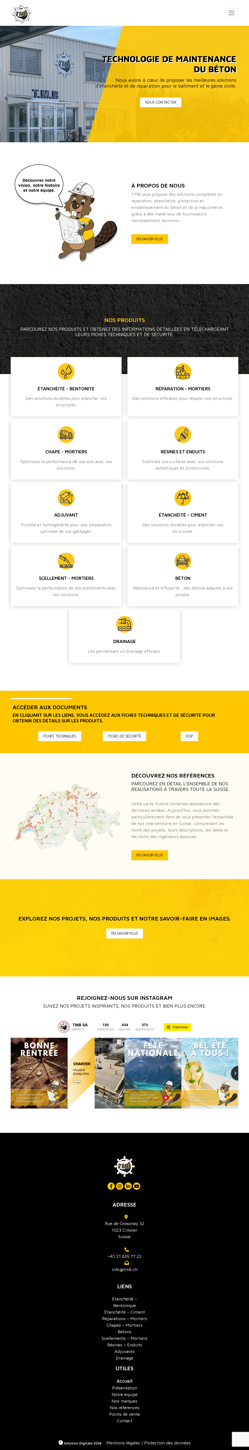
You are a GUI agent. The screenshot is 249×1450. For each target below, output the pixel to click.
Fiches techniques (59, 736)
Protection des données (167, 1442)
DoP (189, 736)
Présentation (124, 1387)
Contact (124, 1420)
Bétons (124, 1331)
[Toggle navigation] (231, 13)
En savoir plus (149, 239)
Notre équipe (125, 1394)
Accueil (124, 1381)
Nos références (124, 1407)
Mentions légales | (125, 1442)
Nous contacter (160, 102)
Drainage (124, 1357)
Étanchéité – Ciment (124, 1312)
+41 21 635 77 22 (125, 1256)
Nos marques (124, 1401)
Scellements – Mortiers (124, 1338)
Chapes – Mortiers (124, 1325)
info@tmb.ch (124, 1269)
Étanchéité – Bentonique (124, 1302)
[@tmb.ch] (64, 1027)
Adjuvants (124, 1351)
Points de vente (124, 1414)
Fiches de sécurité (124, 736)
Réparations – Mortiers (124, 1318)
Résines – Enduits (124, 1344)
